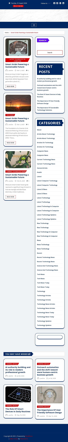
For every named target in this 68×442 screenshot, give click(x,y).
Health (39, 172)
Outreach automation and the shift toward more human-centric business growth (49, 87)
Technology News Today (45, 313)
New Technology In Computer (47, 232)
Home (7, 32)
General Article (42, 168)
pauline (10, 70)
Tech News (41, 274)
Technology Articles (44, 295)
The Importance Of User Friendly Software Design (49, 411)
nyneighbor (34, 14)
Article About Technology (46, 134)
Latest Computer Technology (47, 181)
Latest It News (42, 189)
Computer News (42, 151)
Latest (39, 177)
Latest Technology (43, 198)
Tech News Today (43, 283)
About (39, 130)
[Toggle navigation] (34, 25)
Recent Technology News (46, 257)
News (39, 240)
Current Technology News (46, 160)
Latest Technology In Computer (48, 206)
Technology (41, 291)
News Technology (43, 245)
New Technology (43, 223)
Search (42, 40)
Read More (10, 86)
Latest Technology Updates (46, 215)
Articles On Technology (45, 143)
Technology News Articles (46, 304)
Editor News (14, 439)
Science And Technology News (47, 266)
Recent (39, 253)
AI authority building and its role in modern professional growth (17, 369)
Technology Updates (44, 321)
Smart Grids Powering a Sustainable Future (24, 32)
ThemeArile (24, 439)
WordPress (29, 436)
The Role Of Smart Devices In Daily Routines (17, 410)
